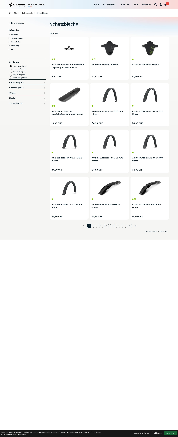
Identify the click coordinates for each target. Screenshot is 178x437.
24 (161, 231)
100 (166, 231)
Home (96, 4)
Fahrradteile (27, 13)
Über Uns (146, 4)
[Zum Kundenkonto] (160, 4)
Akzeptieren (170, 433)
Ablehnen (158, 433)
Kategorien (109, 4)
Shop (16, 13)
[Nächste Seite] (135, 226)
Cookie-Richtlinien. (19, 434)
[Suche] (155, 4)
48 (163, 231)
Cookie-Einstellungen (142, 433)
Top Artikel (124, 4)
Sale (136, 4)
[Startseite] (10, 13)
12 (158, 231)
